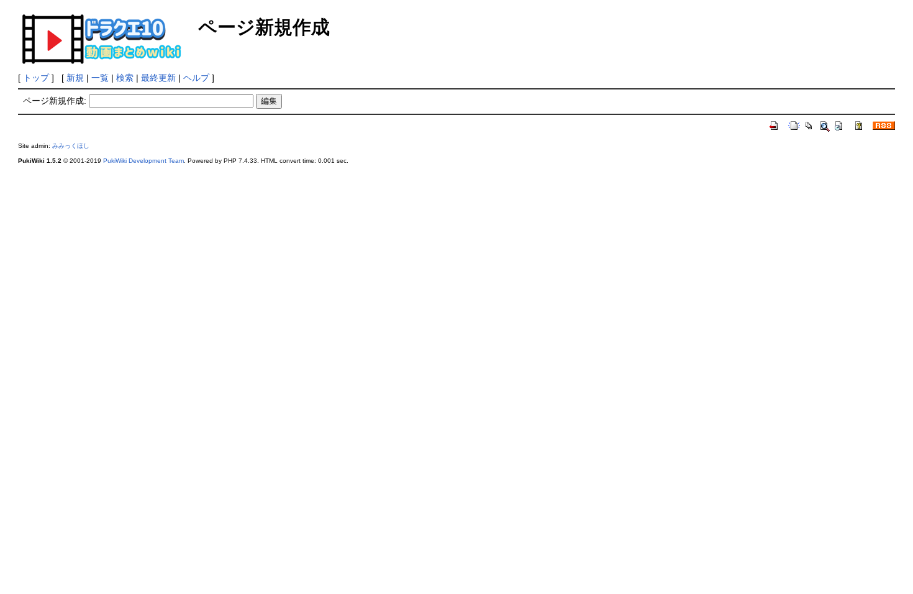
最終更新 (158, 78)
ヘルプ (196, 78)
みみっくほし (70, 145)
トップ (36, 78)
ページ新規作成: (54, 101)
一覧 (100, 78)
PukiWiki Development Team (143, 160)
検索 (125, 78)
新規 (75, 78)
